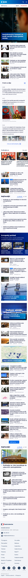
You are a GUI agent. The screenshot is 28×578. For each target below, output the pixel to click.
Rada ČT (17, 551)
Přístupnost (18, 575)
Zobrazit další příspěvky (13, 144)
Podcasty (3, 551)
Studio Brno (17, 546)
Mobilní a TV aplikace (6, 560)
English (2, 575)
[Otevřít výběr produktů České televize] (26, 2)
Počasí (2, 554)
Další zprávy (13, 442)
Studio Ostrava (18, 549)
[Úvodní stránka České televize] (7, 524)
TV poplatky (4, 546)
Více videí (24, 150)
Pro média (17, 540)
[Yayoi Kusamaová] (14, 112)
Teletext (3, 549)
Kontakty (17, 563)
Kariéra (16, 554)
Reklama (17, 543)
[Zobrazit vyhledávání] (23, 2)
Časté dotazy (18, 560)
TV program (4, 540)
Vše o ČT (3, 563)
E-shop (3, 557)
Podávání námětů (19, 557)
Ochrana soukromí (10, 575)
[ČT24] (4, 2)
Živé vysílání (4, 543)
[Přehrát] (2, 159)
